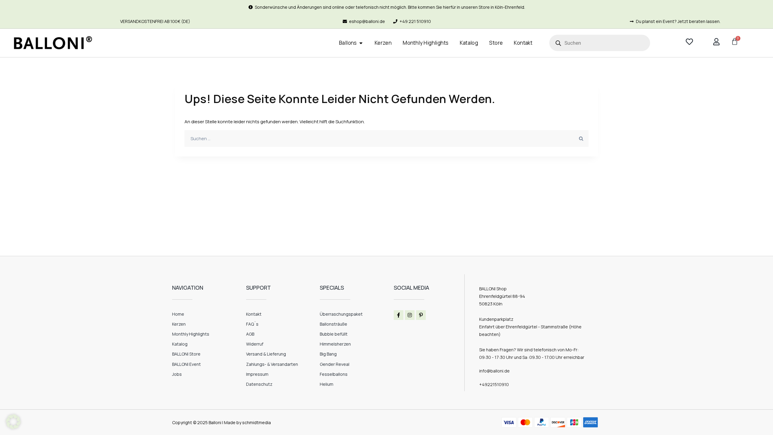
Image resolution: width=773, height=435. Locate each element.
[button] (13, 421)
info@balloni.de (494, 371)
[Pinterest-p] (421, 315)
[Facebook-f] (398, 315)
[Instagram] (410, 315)
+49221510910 (494, 384)
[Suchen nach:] (386, 138)
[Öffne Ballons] (361, 43)
